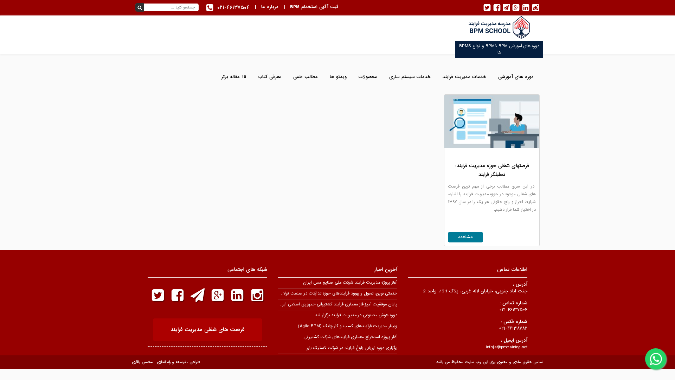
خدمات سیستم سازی (410, 77)
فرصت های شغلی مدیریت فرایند (208, 329)
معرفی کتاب (269, 77)
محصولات (368, 77)
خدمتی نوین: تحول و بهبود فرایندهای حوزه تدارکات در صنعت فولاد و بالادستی (329, 293)
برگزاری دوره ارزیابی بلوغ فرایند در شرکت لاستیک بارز (352, 348)
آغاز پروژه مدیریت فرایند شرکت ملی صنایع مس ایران (350, 282)
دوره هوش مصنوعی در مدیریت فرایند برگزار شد (356, 315)
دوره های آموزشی (516, 77)
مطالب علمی (305, 77)
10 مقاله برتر (233, 77)
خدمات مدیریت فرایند (464, 77)
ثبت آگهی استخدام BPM (314, 7)
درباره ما (269, 7)
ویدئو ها (338, 77)
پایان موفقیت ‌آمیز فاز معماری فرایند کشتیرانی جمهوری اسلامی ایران (337, 304)
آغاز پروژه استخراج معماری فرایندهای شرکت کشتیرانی (350, 337)
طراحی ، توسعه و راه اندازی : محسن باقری (166, 362)
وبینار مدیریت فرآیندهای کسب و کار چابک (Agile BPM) (347, 326)
